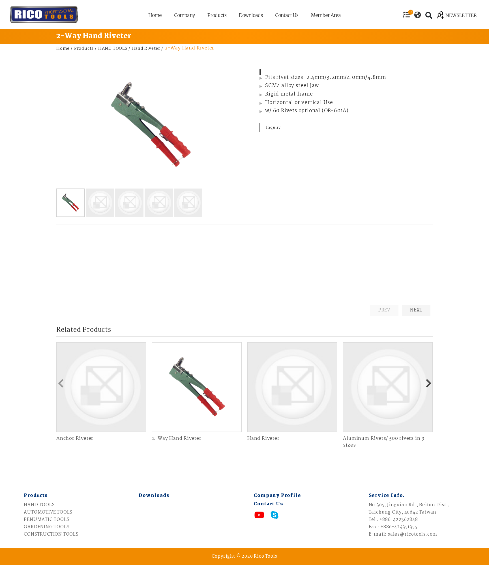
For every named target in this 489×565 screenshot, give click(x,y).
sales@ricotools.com (412, 534)
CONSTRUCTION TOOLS (51, 534)
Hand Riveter (146, 48)
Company (184, 16)
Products (216, 16)
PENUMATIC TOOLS (46, 519)
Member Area (326, 16)
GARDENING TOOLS (46, 527)
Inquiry (273, 127)
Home (155, 16)
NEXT (416, 310)
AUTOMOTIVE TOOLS (48, 512)
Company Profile (277, 495)
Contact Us (286, 16)
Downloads (251, 16)
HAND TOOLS (112, 48)
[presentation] (60, 383)
